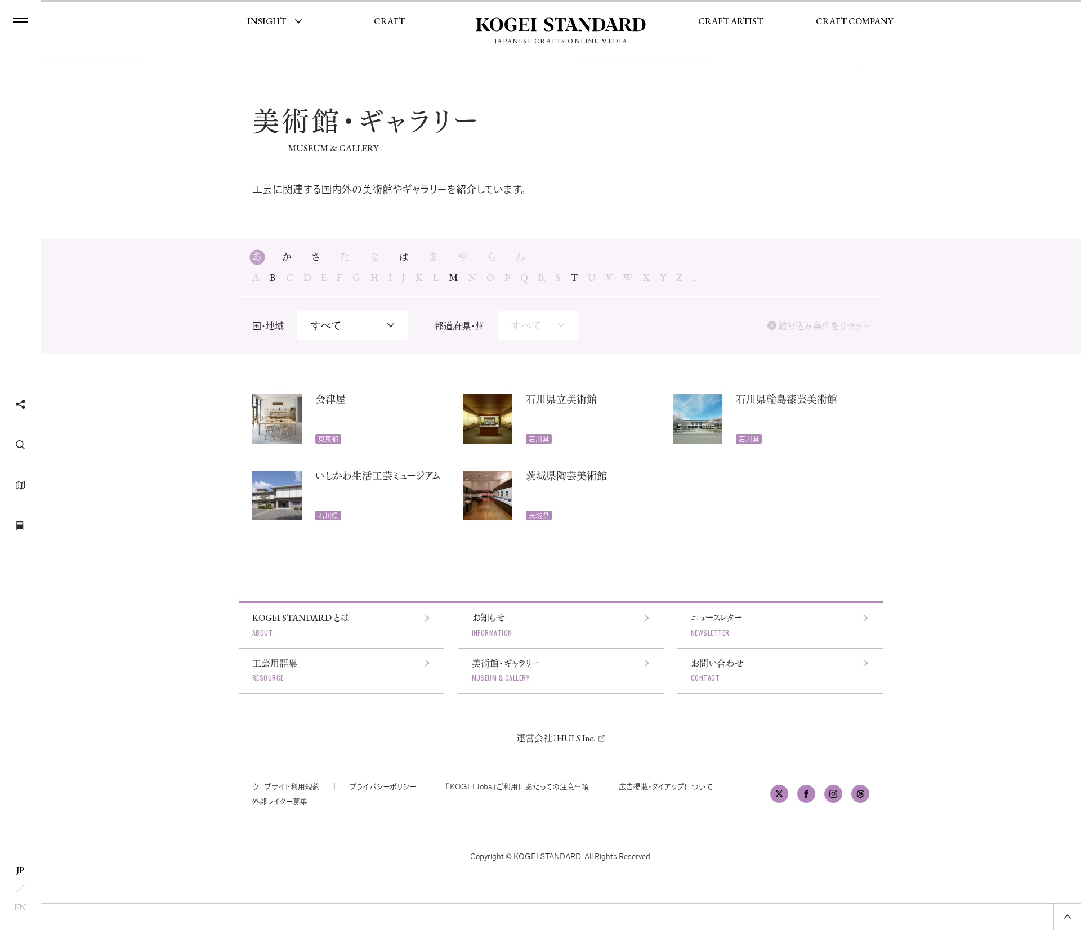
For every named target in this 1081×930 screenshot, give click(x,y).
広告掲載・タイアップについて (666, 786)
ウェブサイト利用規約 (286, 786)
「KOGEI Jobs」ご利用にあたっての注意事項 (517, 786)
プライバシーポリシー (383, 786)
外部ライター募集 (279, 801)
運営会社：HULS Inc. (555, 738)
